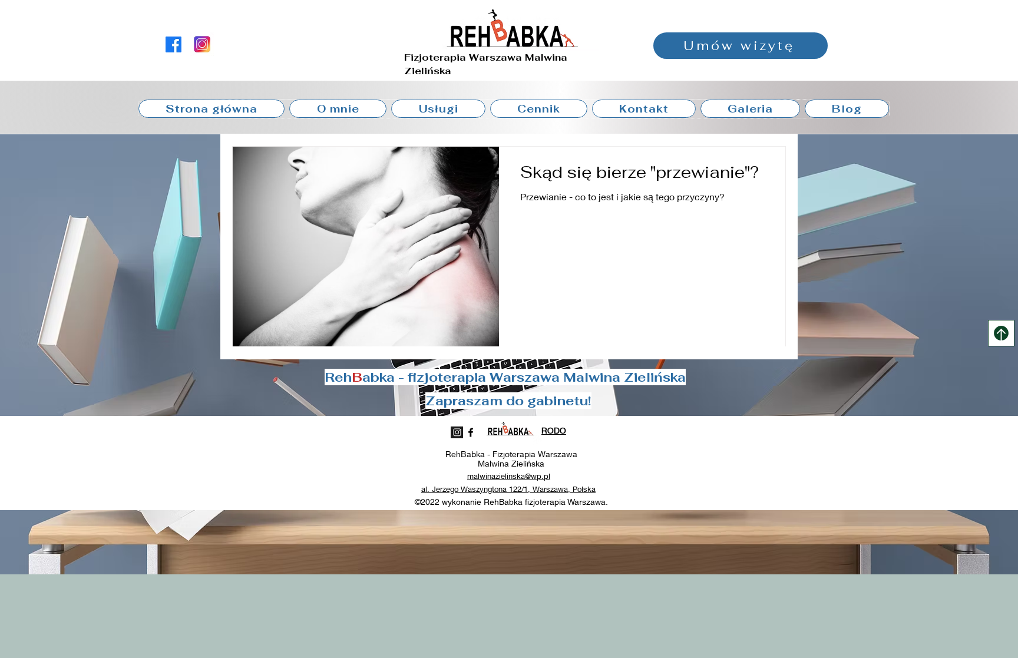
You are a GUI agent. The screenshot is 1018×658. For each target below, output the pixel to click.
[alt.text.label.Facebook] (173, 44)
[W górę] (1001, 333)
